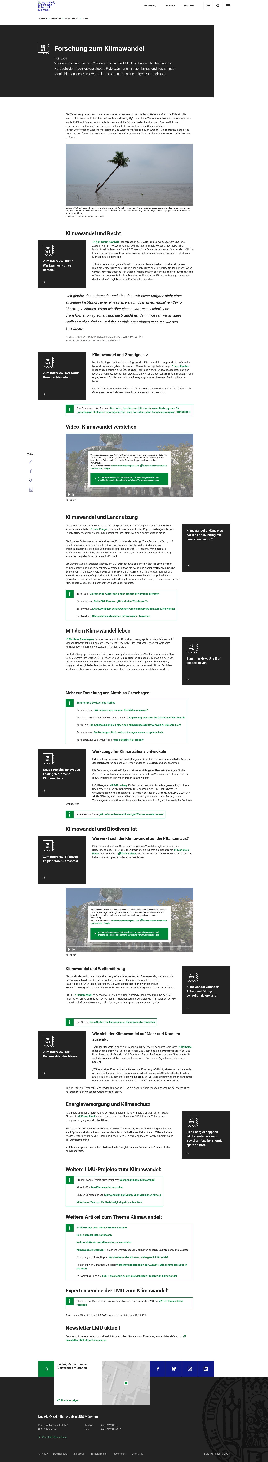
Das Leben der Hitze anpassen (94, 1235)
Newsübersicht (71, 18)
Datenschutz (60, 1453)
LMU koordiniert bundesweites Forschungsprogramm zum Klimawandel (133, 608)
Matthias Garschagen (81, 639)
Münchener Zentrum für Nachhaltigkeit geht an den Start (109, 1202)
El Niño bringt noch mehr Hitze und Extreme (102, 1227)
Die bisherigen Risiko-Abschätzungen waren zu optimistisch (128, 732)
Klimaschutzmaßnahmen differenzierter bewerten (121, 616)
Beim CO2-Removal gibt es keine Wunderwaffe (121, 601)
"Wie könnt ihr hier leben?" (128, 739)
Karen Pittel (88, 1116)
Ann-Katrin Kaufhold (107, 241)
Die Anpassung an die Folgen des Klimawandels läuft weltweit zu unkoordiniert (135, 725)
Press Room (119, 1453)
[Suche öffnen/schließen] (217, 5)
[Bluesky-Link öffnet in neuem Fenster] (174, 1369)
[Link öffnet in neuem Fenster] (102, 1383)
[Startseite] (46, 1369)
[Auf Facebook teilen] (30, 471)
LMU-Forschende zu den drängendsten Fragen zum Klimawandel (139, 1276)
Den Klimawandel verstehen (107, 1187)
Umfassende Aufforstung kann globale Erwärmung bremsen (124, 593)
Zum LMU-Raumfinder (54, 1437)
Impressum (79, 1453)
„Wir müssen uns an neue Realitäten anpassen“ (121, 710)
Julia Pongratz (101, 529)
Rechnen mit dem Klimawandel (137, 1180)
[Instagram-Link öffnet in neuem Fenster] (190, 1369)
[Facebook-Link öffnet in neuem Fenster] (158, 1369)
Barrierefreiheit (99, 1453)
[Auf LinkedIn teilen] (30, 489)
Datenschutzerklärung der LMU (125, 466)
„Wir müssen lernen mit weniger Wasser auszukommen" (131, 814)
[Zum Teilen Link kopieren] (30, 461)
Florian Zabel (84, 995)
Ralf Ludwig (120, 785)
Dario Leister (128, 853)
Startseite (43, 18)
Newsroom (56, 18)
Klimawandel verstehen (90, 1249)
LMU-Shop (137, 1453)
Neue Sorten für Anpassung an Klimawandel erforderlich (122, 1022)
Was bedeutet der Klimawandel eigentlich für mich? (138, 1257)
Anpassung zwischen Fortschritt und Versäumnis (157, 717)
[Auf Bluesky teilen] (30, 480)
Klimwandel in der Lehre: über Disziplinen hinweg (132, 1194)
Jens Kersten (181, 366)
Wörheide (186, 1047)
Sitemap (43, 1453)
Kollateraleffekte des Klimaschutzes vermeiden (104, 1242)
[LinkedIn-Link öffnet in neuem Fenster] (206, 1369)
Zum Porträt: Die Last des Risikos (96, 702)
